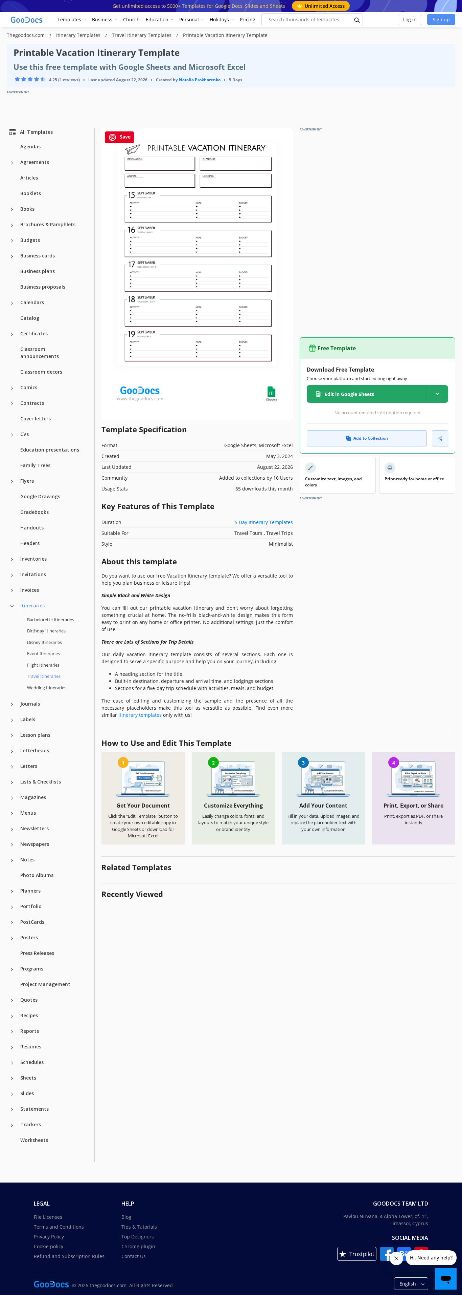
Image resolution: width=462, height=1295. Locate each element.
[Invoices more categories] (12, 591)
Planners (30, 890)
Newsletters (34, 828)
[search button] (357, 20)
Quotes (29, 1000)
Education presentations (49, 449)
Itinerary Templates (79, 35)
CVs (24, 434)
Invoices (29, 590)
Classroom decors (41, 372)
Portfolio (31, 906)
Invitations (33, 574)
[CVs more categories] (12, 435)
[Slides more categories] (12, 1094)
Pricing (247, 19)
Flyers (27, 481)
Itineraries (32, 605)
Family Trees (35, 465)
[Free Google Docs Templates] (27, 20)
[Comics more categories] (12, 388)
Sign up (441, 19)
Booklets (30, 193)
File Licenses (48, 1217)
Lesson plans (35, 735)
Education (157, 19)
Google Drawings (40, 496)
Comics (28, 387)
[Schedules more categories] (12, 1063)
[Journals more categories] (12, 704)
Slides (27, 1093)
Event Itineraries (43, 653)
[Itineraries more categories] (12, 606)
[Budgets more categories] (12, 241)
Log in (410, 19)
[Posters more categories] (12, 938)
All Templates (36, 132)
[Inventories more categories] (12, 560)
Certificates (34, 333)
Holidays (219, 19)
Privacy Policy (49, 1236)
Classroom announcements (39, 352)
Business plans (37, 271)
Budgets (30, 240)
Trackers (30, 1124)
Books (27, 209)
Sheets (28, 1077)
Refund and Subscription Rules (69, 1256)
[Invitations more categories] (12, 575)
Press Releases (37, 953)
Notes (27, 859)
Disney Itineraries (44, 642)
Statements (34, 1109)
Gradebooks (34, 512)
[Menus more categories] (12, 814)
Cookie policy (48, 1246)
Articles (29, 177)
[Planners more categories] (12, 891)
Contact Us (133, 1256)
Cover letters (35, 418)
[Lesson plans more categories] (12, 736)
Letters (28, 766)
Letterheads (34, 750)
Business (102, 19)
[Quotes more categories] (12, 1001)
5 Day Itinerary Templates (264, 522)
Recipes (29, 1015)
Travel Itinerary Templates (142, 35)
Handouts (32, 527)
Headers (30, 543)
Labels (27, 719)
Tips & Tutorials (139, 1227)
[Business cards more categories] (12, 256)
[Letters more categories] (12, 767)
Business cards (37, 255)
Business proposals (42, 287)
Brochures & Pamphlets (47, 224)
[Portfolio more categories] (12, 907)
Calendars (32, 302)
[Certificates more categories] (12, 334)
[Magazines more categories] (12, 798)
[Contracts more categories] (12, 404)
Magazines (33, 797)
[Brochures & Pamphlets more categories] (12, 225)
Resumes (30, 1046)
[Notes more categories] (12, 860)
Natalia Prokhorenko (200, 80)
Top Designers (137, 1236)
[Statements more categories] (12, 1110)
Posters (29, 937)
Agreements (34, 162)
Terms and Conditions (59, 1227)
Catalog (29, 318)
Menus (28, 813)
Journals (30, 704)
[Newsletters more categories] (12, 829)
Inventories (33, 559)
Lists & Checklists (40, 781)
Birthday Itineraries (46, 631)
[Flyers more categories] (12, 482)
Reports (29, 1031)
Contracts (32, 403)
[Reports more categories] (12, 1032)
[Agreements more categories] (12, 163)
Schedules (32, 1062)
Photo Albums (36, 875)
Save (124, 136)
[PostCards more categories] (12, 923)
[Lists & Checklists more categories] (12, 782)
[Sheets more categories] (12, 1078)
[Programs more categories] (12, 969)
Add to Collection (370, 438)
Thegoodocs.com (26, 35)
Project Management (45, 984)
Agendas (30, 146)
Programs (31, 968)
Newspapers (34, 844)
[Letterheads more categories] (12, 751)
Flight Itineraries (43, 665)
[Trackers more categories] (12, 1125)
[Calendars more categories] (12, 303)
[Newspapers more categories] (12, 845)
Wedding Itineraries (46, 688)
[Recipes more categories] (12, 1016)
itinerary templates (140, 715)
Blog (126, 1217)
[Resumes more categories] (12, 1047)
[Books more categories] (12, 210)
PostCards (32, 922)
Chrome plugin (138, 1246)
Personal (189, 19)
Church (131, 19)
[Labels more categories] (12, 720)
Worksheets (34, 1140)
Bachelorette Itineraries (50, 620)
